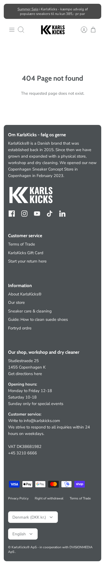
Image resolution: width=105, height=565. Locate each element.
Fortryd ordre (20, 328)
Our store (16, 302)
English (19, 534)
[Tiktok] (49, 213)
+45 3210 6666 (22, 453)
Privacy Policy (18, 498)
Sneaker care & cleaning (30, 311)
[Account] (81, 30)
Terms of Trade (21, 244)
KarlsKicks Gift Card (25, 253)
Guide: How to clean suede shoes (38, 319)
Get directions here (25, 373)
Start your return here (27, 261)
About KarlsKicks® (24, 294)
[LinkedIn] (62, 213)
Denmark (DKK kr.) (29, 517)
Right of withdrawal (49, 498)
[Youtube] (37, 213)
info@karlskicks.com (42, 420)
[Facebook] (11, 213)
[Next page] (94, 11)
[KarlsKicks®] (52, 29)
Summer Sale (28, 9)
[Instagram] (24, 213)
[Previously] (11, 11)
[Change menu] (12, 30)
